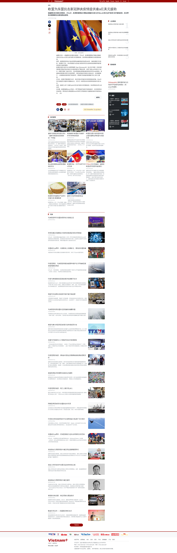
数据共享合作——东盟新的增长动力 (60, 511)
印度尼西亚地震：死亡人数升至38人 (60, 388)
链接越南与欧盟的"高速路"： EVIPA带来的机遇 (76, 135)
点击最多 (113, 21)
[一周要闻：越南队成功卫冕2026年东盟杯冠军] (124, 101)
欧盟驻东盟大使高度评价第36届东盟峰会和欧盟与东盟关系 (95, 136)
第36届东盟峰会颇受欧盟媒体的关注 (57, 165)
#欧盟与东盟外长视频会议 (86, 104)
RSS (88, 539)
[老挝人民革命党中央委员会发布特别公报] (96, 469)
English (107, 1)
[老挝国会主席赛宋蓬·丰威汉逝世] (96, 484)
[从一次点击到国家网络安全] (124, 112)
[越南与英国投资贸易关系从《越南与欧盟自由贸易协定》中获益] (57, 125)
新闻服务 (104, 539)
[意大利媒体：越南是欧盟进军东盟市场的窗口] (95, 156)
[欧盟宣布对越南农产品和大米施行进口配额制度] (57, 188)
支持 (91, 539)
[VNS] (85, 534)
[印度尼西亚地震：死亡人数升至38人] (96, 392)
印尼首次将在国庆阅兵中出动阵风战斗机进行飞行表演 (66, 419)
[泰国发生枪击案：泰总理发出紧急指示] (96, 500)
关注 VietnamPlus (88, 109)
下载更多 (76, 525)
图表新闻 (113, 64)
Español (117, 1)
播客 (113, 95)
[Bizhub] (76, 534)
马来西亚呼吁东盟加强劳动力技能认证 (61, 217)
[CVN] (96, 534)
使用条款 (82, 539)
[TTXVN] (52, 534)
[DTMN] (105, 534)
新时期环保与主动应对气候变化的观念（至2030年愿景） (118, 84)
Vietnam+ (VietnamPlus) (59, 1)
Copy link (49, 32)
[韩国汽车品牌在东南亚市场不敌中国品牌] (96, 298)
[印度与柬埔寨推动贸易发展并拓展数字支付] (96, 283)
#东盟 (64, 104)
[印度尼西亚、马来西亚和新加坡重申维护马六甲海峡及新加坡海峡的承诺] (96, 267)
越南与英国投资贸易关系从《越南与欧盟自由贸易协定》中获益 (56, 136)
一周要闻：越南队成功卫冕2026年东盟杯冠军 (114, 100)
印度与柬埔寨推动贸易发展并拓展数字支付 (62, 279)
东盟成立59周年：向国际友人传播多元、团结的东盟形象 (67, 248)
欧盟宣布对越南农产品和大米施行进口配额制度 (56, 197)
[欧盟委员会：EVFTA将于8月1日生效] (76, 156)
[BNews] (70, 534)
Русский (124, 1)
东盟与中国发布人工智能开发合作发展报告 (62, 340)
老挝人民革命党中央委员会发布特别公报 (61, 465)
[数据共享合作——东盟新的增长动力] (96, 515)
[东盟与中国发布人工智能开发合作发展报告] (96, 344)
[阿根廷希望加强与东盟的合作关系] (96, 408)
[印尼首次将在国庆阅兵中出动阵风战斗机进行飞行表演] (96, 423)
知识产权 (76, 539)
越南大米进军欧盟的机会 (75, 196)
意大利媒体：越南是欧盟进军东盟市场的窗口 (95, 165)
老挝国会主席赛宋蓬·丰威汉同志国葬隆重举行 (63, 449)
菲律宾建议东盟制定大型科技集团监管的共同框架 (65, 233)
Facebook (49, 21)
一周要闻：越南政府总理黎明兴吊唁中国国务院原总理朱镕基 (114, 122)
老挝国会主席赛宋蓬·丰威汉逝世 (59, 480)
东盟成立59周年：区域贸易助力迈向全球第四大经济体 (66, 434)
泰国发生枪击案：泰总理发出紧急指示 (61, 495)
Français (112, 1)
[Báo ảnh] (115, 534)
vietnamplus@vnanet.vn (86, 546)
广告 (109, 539)
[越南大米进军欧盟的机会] (76, 188)
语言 (95, 539)
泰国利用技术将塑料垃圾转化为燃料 (60, 373)
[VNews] (58, 534)
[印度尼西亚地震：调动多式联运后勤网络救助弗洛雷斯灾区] (96, 359)
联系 (113, 539)
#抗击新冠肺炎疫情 (73, 104)
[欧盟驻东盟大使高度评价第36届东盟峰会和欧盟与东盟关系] (95, 125)
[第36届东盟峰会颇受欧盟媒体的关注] (57, 156)
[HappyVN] (124, 534)
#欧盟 (58, 104)
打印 (49, 29)
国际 (49, 5)
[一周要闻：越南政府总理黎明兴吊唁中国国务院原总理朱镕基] (124, 123)
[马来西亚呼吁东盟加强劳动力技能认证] (96, 222)
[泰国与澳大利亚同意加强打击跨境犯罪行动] (96, 329)
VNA (99, 539)
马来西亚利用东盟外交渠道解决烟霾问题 (61, 309)
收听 (113, 104)
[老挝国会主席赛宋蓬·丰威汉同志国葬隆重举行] (96, 453)
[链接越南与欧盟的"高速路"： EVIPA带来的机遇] (76, 125)
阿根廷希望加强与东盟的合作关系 (59, 404)
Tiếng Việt (102, 1)
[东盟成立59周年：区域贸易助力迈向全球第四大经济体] (96, 438)
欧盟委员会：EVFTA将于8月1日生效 (76, 165)
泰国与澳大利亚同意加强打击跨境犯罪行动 (62, 325)
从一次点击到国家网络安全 (114, 111)
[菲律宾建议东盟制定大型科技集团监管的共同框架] (96, 237)
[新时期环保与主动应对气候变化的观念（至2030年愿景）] (118, 74)
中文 (121, 1)
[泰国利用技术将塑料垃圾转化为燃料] (96, 377)
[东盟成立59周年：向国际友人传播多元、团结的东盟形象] (96, 252)
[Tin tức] (64, 534)
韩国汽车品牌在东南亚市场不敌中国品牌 (61, 294)
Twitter (49, 25)
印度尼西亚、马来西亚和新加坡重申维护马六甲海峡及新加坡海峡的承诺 (67, 265)
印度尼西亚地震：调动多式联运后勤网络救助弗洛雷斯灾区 (67, 356)
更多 (51, 214)
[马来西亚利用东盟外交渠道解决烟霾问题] (96, 313)
